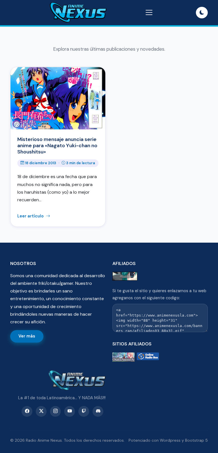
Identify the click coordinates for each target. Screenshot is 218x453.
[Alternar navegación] (149, 12)
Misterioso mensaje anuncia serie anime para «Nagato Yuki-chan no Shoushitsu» (57, 145)
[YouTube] (69, 411)
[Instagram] (55, 411)
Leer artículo (31, 216)
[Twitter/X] (41, 411)
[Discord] (98, 411)
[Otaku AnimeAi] (123, 357)
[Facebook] (27, 411)
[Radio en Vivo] (148, 357)
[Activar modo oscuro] (202, 13)
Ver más (26, 336)
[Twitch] (83, 411)
